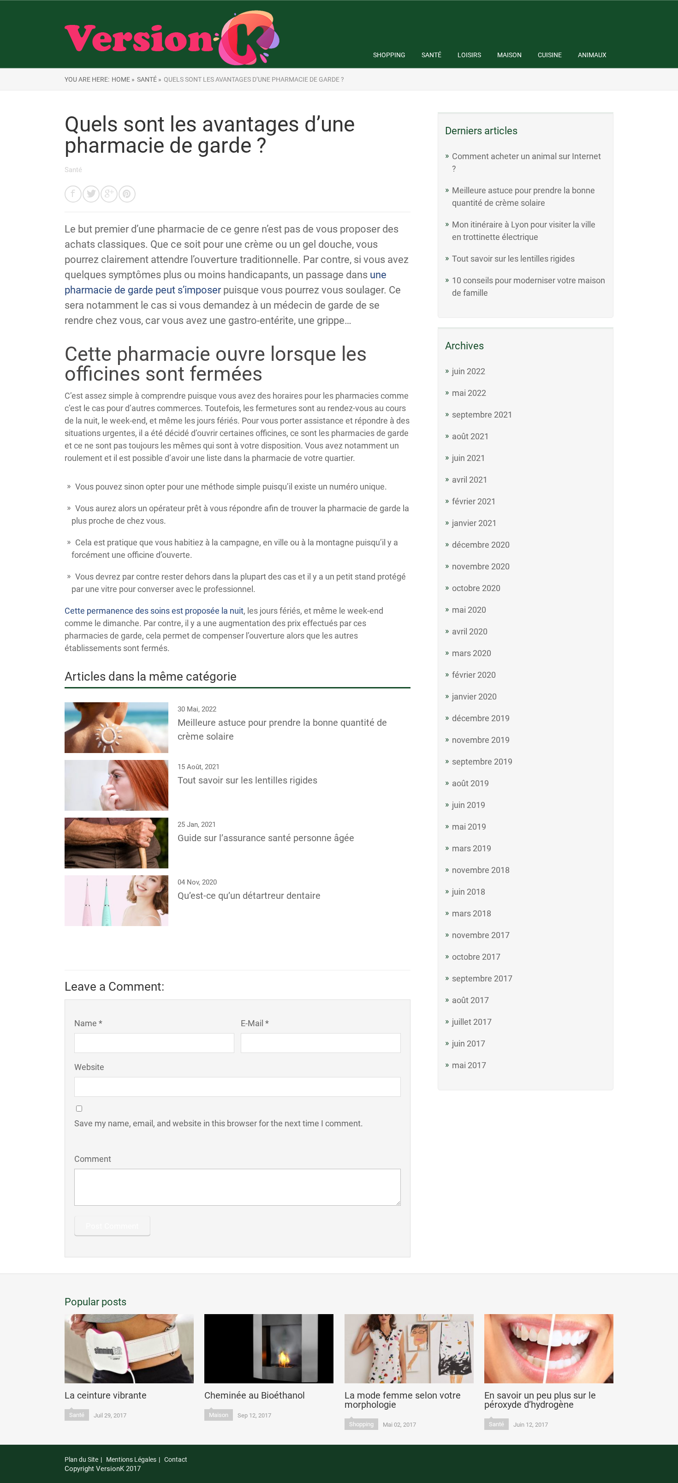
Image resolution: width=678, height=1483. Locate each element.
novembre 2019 (481, 740)
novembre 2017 (481, 935)
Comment (92, 1159)
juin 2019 (468, 805)
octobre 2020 (476, 588)
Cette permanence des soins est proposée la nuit (154, 611)
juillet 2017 (472, 1022)
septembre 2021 (482, 414)
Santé (431, 55)
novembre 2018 (481, 870)
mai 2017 (469, 1065)
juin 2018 (468, 892)
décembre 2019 (481, 718)
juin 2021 (468, 458)
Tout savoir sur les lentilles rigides (513, 258)
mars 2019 (471, 848)
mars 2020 (471, 653)
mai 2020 (469, 610)
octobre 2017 (476, 957)
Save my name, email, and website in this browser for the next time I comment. (218, 1123)
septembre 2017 (482, 978)
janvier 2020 (474, 696)
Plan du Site (81, 1459)
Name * (88, 1023)
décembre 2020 (481, 545)
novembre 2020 (481, 566)
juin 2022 (468, 371)
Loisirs (469, 55)
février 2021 (474, 501)
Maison (509, 55)
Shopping (389, 55)
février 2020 (474, 675)
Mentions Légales (131, 1459)
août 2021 (470, 436)
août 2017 (470, 1000)
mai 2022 (469, 393)
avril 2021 (470, 479)
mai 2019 (469, 826)
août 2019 (470, 783)
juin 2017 (468, 1043)
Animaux (592, 55)
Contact (175, 1459)
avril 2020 (470, 631)
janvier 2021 (474, 523)
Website (89, 1067)
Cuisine (550, 55)
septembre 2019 (482, 761)
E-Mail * (255, 1023)
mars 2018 (471, 913)
